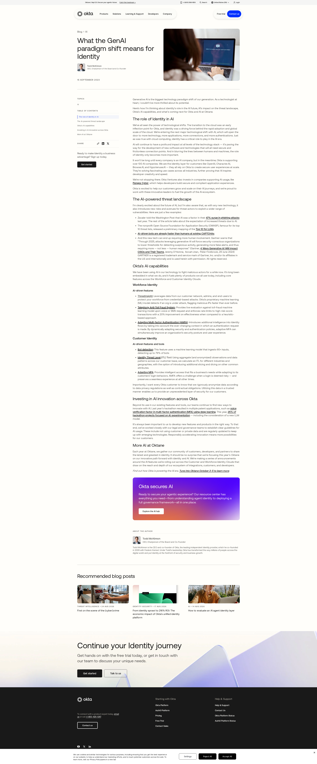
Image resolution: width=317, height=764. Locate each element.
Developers (153, 14)
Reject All (207, 756)
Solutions (117, 14)
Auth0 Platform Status (225, 721)
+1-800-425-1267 (93, 717)
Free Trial (159, 721)
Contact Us (220, 710)
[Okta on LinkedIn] (90, 746)
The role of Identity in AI (88, 117)
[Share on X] (108, 143)
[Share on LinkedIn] (103, 143)
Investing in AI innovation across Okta (92, 130)
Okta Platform (161, 705)
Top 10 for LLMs (204, 229)
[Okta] (85, 13)
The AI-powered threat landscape (91, 121)
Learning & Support (135, 14)
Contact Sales (161, 726)
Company (167, 14)
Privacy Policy (103, 760)
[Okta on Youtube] (78, 746)
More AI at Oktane (84, 134)
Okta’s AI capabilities (86, 126)
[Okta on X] (84, 746)
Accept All (227, 756)
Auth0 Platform (162, 710)
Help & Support (222, 705)
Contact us (234, 14)
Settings (188, 756)
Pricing (158, 715)
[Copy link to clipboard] (98, 143)
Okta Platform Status (225, 715)
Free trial (221, 14)
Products (104, 14)
